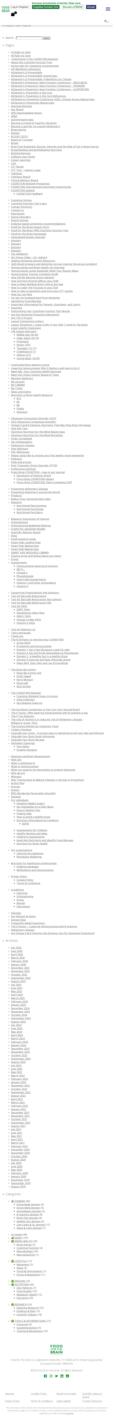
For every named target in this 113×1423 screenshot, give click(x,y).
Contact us (17, 210)
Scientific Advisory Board (25, 532)
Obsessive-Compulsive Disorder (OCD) (33, 418)
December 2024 (20, 1008)
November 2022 (20, 1085)
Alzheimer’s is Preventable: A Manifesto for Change (41, 79)
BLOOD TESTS (19, 136)
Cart (13, 163)
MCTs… (21, 569)
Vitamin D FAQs (26, 623)
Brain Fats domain (27, 1218)
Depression (18, 213)
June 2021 (16, 1132)
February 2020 (19, 1173)
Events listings (19, 220)
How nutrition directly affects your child (34, 281)
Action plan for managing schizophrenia (35, 65)
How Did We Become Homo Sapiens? (32, 277)
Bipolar (15, 133)
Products (16, 495)
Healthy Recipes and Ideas (32, 833)
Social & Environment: (29, 1271)
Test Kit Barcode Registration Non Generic (36, 599)
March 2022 (18, 1102)
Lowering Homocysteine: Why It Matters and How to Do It (45, 368)
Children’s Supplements (31, 836)
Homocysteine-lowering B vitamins (37, 566)
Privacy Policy (19, 876)
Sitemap (16, 913)
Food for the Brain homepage (28, 233)
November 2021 (20, 1116)
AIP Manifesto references (26, 69)
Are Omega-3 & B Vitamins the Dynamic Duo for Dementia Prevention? (53, 933)
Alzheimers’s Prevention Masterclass (32, 102)
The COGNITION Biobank (26, 693)
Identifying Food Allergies (26, 301)
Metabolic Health (27, 1294)
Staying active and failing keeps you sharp (36, 556)
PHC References (20, 452)
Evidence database (28, 866)
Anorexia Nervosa (21, 106)
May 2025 (16, 991)
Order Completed (21, 438)
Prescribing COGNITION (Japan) (35, 479)
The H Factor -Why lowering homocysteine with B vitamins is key (49, 712)
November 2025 (20, 971)
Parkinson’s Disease (22, 445)
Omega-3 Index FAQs (29, 619)
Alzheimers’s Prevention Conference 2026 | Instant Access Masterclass (53, 99)
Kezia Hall (22, 683)
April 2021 (17, 1139)
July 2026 (16, 947)
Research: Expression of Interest (30, 519)
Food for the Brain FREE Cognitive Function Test (39, 230)
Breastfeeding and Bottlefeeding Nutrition (36, 150)
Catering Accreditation (30, 853)
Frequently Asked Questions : (28, 923)
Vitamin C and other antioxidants (36, 582)
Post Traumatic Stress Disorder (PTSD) (34, 465)
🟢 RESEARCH (19, 1304)
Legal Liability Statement (26, 328)
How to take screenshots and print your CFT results (42, 291)
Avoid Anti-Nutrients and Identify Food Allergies (45, 840)
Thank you (17, 636)
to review (16, 1234)
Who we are (18, 773)
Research (16, 502)
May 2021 (16, 1136)
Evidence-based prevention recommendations (38, 223)
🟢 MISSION (18, 1281)
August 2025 (18, 981)
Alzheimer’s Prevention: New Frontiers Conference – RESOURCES (49, 82)
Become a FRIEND (73, 7)
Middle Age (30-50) (27, 334)
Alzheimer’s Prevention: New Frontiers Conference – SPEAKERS (48, 86)
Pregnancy (23, 341)
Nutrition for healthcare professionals (34, 863)
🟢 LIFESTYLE (19, 1261)
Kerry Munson (25, 679)
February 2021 (19, 1146)
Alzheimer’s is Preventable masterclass (34, 75)
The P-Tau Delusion (22, 716)
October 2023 (19, 1055)
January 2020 (18, 1176)
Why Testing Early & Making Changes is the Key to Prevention (47, 780)
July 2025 (16, 984)
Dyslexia (16, 796)
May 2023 (16, 1072)
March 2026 (18, 957)
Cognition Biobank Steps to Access (37, 696)
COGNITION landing (23, 190)
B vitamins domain (28, 1214)
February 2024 (19, 1042)
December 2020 (20, 1149)
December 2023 (20, 1048)
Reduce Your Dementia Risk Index (31, 499)
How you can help (21, 294)
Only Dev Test (19, 428)
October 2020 (19, 1156)
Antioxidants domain (29, 1211)
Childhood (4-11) (26, 351)
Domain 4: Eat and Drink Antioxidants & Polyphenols (48, 653)
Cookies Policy (25, 880)
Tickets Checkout (21, 729)
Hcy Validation (19, 254)
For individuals (19, 800)
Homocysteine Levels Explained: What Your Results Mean (44, 270)
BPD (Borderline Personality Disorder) (33, 793)
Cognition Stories (21, 200)
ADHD (25, 823)
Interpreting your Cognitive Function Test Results (40, 311)
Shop (14, 535)
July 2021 (16, 1129)
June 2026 (16, 951)
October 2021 (19, 1119)
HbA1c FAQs (24, 616)
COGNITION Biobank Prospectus (30, 183)
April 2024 (17, 1035)
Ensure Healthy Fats (28, 810)
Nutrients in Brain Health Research (32, 395)
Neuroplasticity (26, 1254)
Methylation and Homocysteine (35, 870)
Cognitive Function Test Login (29, 203)
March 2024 (18, 1038)
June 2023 (16, 1068)
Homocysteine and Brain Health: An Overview (37, 267)
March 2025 (18, 998)
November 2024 (20, 1011)
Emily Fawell (24, 676)
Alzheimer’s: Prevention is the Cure (31, 92)
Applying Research (27, 1307)
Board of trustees (66, 1393)
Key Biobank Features (29, 703)
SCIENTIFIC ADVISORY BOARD (28, 529)
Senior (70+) (23, 344)
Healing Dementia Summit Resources (33, 260)
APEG (14, 116)
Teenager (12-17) (26, 348)
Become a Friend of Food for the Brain (34, 123)
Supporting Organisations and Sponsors (35, 592)
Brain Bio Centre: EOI (29, 673)
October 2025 (19, 974)
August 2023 (18, 1062)
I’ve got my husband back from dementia (35, 297)
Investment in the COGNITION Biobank (34, 59)
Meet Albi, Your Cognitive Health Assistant (36, 371)
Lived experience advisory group (30, 364)
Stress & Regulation (28, 1274)
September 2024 (21, 1018)
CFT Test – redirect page (26, 170)
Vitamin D (22, 586)
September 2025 (21, 978)
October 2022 (19, 1089)
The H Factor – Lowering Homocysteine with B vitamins (44, 926)
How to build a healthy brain (33, 817)
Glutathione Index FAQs (31, 612)
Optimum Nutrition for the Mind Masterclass (38, 431)
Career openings (21, 160)
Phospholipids (25, 576)
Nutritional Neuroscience (32, 505)
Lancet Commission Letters (27, 321)
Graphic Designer (27, 749)
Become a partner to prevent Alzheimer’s (35, 126)
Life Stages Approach (23, 331)
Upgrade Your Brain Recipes (28, 739)
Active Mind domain (28, 1207)
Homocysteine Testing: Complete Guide (34, 274)
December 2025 (20, 967)
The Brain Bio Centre (23, 669)
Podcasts (16, 458)
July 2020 (16, 1163)
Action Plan (17, 783)
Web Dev (16, 759)
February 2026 (19, 961)
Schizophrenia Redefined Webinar (31, 525)
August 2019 (18, 1186)
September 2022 (21, 1092)
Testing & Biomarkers (30, 1331)
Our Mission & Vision (23, 916)
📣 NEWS (16, 1237)
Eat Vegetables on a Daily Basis (35, 806)
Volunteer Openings (23, 743)
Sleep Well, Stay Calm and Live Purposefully (42, 663)
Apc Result (17, 109)
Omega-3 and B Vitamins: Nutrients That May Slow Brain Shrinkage (51, 425)
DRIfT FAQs (23, 609)
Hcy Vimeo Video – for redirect (29, 257)
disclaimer (69, 1413)
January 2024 (18, 1045)
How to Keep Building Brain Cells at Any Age (37, 284)
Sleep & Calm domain (29, 1228)
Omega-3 (22, 572)
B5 (18, 402)
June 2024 (16, 1028)
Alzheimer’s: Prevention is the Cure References (38, 96)
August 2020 (18, 1159)
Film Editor (23, 746)
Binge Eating (18, 129)
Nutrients (22, 1298)
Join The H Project (21, 318)
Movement (23, 1264)
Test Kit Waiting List (23, 629)
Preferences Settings (23, 469)
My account (18, 381)
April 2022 (17, 1099)
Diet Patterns (25, 1287)
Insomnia (16, 307)
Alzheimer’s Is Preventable (26, 72)
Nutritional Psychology (30, 509)
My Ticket (17, 388)
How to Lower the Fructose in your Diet (34, 287)
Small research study (23, 539)
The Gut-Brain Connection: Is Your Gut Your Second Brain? (45, 709)
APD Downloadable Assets (26, 113)
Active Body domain (28, 1204)
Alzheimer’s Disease (22, 930)
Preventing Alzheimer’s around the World (35, 492)
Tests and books (21, 632)
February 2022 (19, 1105)
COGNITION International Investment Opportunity (41, 187)
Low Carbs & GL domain (31, 1224)
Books (14, 143)
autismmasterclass (22, 119)
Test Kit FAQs (19, 606)
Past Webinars (19, 448)
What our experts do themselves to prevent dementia (43, 769)
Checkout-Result (20, 176)
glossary (16, 240)
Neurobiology (25, 1251)
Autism (15, 790)
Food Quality (24, 1291)
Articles (15, 786)
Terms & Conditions (28, 883)
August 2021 (18, 1126)
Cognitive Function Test (45, 7)
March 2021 (18, 1142)
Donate (91, 7)
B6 (18, 405)
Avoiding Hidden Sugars (31, 803)
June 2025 (16, 988)
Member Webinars (22, 378)
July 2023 (16, 1065)
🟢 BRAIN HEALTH (21, 1241)
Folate (20, 408)
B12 (19, 398)
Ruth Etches (24, 686)
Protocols (22, 1324)
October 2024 (19, 1015)
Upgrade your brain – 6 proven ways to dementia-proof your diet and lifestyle (57, 733)
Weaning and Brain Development (30, 756)
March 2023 (18, 1075)
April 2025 (17, 994)
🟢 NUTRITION (20, 1284)
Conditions (17, 889)
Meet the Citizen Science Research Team (35, 374)
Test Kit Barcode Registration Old (31, 602)
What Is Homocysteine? (25, 766)
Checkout (16, 173)
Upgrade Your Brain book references (33, 736)
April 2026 (17, 954)
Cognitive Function (28, 1248)
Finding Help (24, 813)
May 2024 (16, 1031)
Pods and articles (21, 462)
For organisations (21, 850)
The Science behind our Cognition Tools (34, 726)
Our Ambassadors (21, 442)
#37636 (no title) (21, 55)
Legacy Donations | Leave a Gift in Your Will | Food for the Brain (49, 324)
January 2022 (18, 1109)
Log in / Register (19, 7)
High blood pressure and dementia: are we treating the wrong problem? (54, 264)
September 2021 (21, 1122)
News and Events (21, 391)
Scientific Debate (27, 1314)
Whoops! (16, 776)
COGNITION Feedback (30, 193)
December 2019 (20, 1180)
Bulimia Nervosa (20, 153)
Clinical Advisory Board (24, 180)
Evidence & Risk (26, 1311)
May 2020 (16, 1169)
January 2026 (18, 964)
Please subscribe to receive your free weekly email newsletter (47, 455)
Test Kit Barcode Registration (28, 596)
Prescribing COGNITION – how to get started (38, 472)
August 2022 (18, 1095)
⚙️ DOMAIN (18, 1201)
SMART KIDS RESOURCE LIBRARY (30, 552)
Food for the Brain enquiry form (30, 227)
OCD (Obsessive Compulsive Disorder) (33, 421)
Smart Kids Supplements (31, 579)
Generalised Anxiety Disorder (28, 237)
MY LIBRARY (18, 385)
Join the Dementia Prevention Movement (35, 314)
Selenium (22, 412)
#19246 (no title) (21, 52)
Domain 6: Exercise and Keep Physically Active (43, 659)
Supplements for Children (32, 830)
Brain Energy (24, 1244)
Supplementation (27, 1327)
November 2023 (20, 1052)
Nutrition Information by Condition (38, 820)
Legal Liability (64, 1401)
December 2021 (20, 1112)
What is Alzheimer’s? (23, 763)
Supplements (19, 562)
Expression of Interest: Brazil (34, 475)
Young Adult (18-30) (28, 358)
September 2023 (21, 1058)
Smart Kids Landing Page (26, 542)
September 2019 (21, 1183)
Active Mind (23, 643)
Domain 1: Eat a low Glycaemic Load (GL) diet (43, 649)
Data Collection (26, 699)
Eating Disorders (21, 217)
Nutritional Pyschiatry (30, 512)
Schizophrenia (19, 522)
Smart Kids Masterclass (25, 545)
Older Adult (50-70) (28, 338)
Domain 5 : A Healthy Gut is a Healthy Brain (42, 656)
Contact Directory (21, 206)
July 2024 (16, 1025)
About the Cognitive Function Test (31, 62)
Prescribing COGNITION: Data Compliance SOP (44, 482)
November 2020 (20, 1153)
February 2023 (19, 1079)
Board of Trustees (22, 139)
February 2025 (19, 1001)
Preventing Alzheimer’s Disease (29, 488)
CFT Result (17, 166)
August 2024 (18, 1021)
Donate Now (18, 919)
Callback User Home (23, 156)
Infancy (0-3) (24, 355)
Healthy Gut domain (28, 1221)
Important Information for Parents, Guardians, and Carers (45, 304)
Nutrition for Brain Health (32, 843)
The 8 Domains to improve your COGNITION (37, 639)
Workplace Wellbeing (29, 856)
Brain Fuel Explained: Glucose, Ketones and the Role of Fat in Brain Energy (55, 146)
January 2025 (18, 1004)
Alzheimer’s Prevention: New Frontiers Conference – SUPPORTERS (50, 89)
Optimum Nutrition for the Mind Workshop (37, 435)
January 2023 (18, 1082)
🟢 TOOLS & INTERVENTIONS (28, 1321)
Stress (14, 559)
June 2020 (16, 1166)
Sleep (20, 1268)
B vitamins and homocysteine (34, 646)
